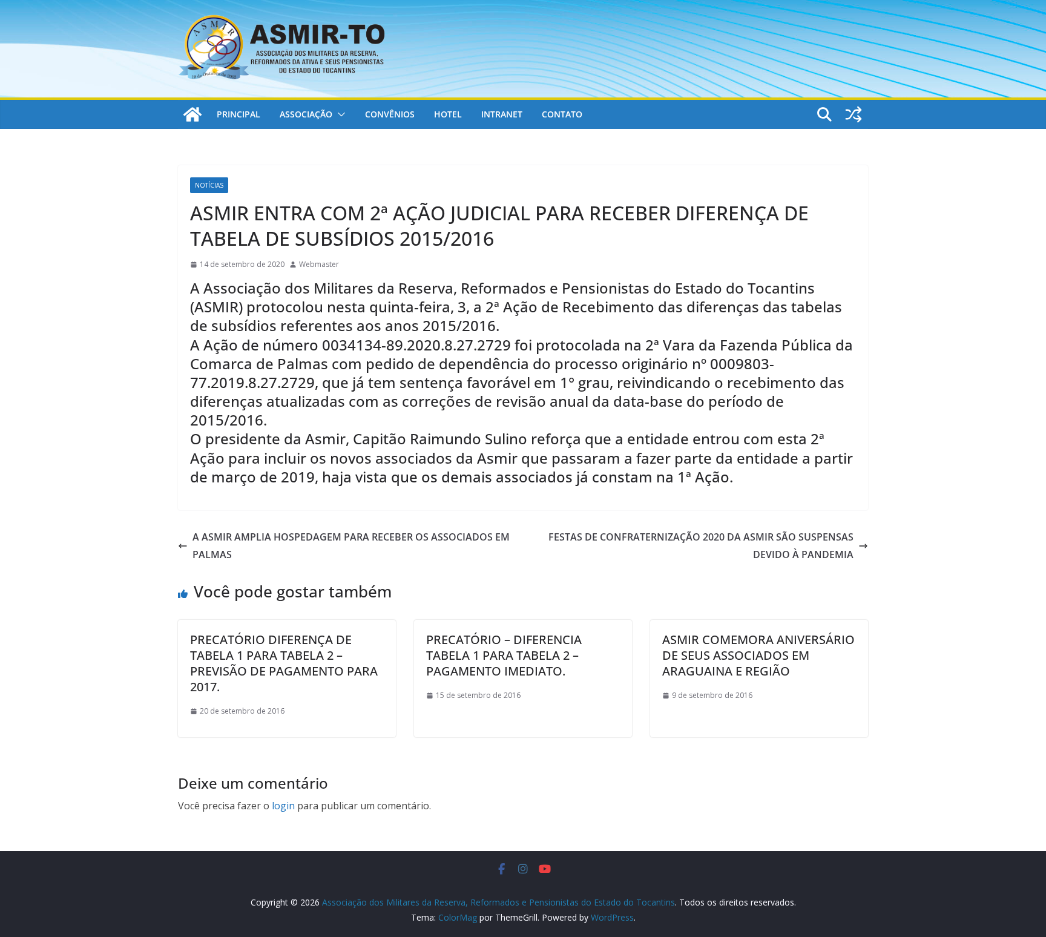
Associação (306, 114)
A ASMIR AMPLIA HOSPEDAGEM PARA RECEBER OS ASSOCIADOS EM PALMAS (351, 545)
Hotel (448, 114)
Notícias (209, 185)
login (283, 805)
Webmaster (319, 264)
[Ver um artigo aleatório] (853, 114)
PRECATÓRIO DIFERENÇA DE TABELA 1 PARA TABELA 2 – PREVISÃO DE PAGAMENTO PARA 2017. (284, 663)
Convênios (390, 114)
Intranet (501, 114)
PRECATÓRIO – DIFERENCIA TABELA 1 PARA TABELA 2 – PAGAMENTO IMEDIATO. (504, 655)
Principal (238, 114)
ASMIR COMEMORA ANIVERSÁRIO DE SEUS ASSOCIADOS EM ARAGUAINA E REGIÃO (758, 655)
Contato (562, 114)
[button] (339, 114)
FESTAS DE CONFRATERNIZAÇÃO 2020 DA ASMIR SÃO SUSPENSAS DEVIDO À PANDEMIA (701, 545)
